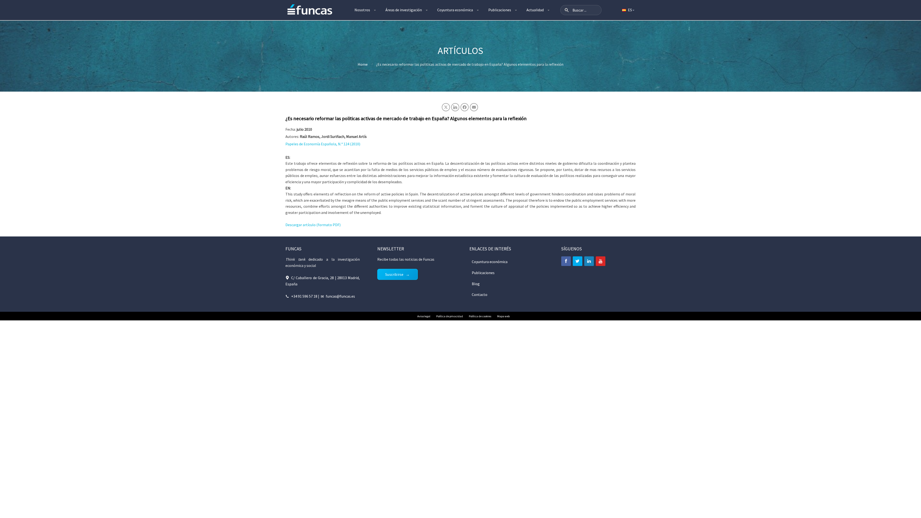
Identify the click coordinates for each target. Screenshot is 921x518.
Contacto (479, 294)
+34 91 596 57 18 (304, 296)
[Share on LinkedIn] (455, 107)
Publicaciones (499, 9)
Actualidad (535, 9)
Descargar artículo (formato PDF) (313, 224)
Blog (476, 283)
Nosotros (362, 9)
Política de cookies (480, 316)
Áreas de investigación (403, 9)
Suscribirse (394, 274)
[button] (567, 10)
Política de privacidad (449, 316)
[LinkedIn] (589, 261)
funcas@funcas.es (340, 296)
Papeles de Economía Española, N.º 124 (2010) (322, 143)
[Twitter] (577, 261)
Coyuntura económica (455, 9)
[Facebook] (566, 261)
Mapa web (503, 316)
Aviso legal (423, 316)
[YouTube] (600, 261)
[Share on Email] (474, 107)
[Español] (628, 10)
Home (363, 64)
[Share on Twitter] (446, 107)
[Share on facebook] (464, 107)
